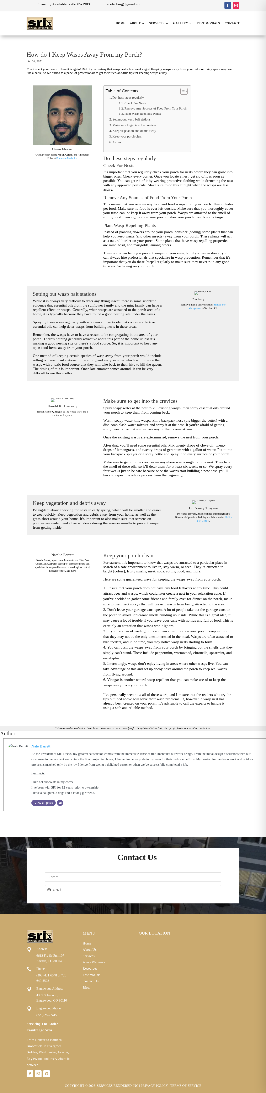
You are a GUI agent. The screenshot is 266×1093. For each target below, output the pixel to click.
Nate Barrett (40, 746)
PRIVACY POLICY (154, 1085)
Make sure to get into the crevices (134, 125)
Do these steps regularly (128, 98)
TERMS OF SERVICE (185, 1085)
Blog (86, 987)
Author (117, 142)
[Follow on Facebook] (227, 5)
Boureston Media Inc (66, 158)
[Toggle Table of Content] (182, 91)
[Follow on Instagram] (236, 5)
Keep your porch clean (127, 136)
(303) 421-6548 (46, 975)
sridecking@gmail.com (124, 4)
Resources (90, 968)
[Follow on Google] (46, 1073)
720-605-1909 (79, 4)
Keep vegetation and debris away (134, 131)
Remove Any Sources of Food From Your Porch (155, 108)
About (135, 23)
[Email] (60, 803)
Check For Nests (135, 103)
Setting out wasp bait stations (131, 119)
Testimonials (208, 23)
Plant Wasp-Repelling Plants (142, 113)
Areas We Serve (94, 962)
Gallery (180, 23)
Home (120, 23)
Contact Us (91, 981)
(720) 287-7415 (46, 1015)
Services (156, 23)
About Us (89, 949)
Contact (232, 23)
